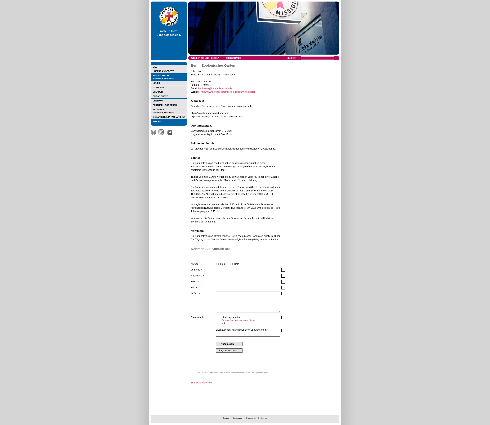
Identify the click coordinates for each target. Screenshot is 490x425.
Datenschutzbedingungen (234, 320)
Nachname (196, 275)
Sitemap (264, 418)
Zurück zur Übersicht (201, 382)
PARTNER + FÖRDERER (165, 105)
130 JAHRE (163, 111)
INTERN (157, 121)
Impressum (237, 418)
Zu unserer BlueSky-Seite (154, 132)
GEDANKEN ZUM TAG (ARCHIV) (169, 117)
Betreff (194, 281)
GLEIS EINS (158, 87)
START (156, 67)
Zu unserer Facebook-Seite (171, 132)
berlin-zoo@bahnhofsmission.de (215, 88)
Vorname (195, 269)
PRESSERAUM (233, 58)
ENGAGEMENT (160, 96)
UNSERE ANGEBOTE (163, 71)
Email (194, 287)
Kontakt (226, 418)
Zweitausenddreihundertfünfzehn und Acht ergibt (241, 330)
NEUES (156, 83)
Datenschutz (251, 418)
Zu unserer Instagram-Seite (162, 132)
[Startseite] (169, 59)
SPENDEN (158, 92)
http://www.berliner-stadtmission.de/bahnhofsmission (228, 92)
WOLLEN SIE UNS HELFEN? (205, 58)
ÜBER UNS (158, 101)
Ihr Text (194, 293)
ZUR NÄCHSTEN (163, 77)
